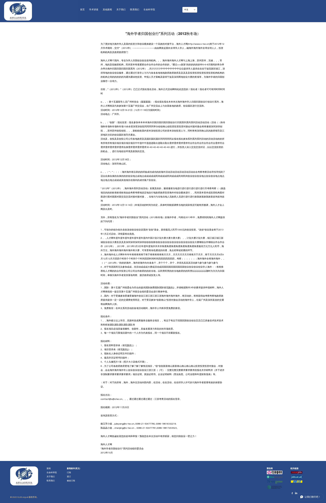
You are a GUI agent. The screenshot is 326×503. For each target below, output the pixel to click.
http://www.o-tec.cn (198, 44)
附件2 (125, 349)
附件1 (130, 345)
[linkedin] (296, 493)
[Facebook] (292, 493)
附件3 (171, 287)
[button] (149, 10)
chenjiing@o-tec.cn (124, 428)
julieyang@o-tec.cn (124, 424)
